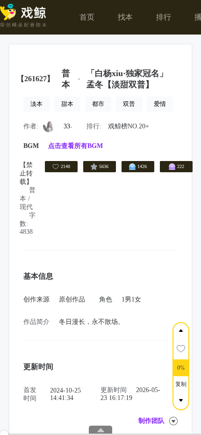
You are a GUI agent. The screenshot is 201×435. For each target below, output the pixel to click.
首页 (86, 17)
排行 (163, 17)
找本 (125, 17)
